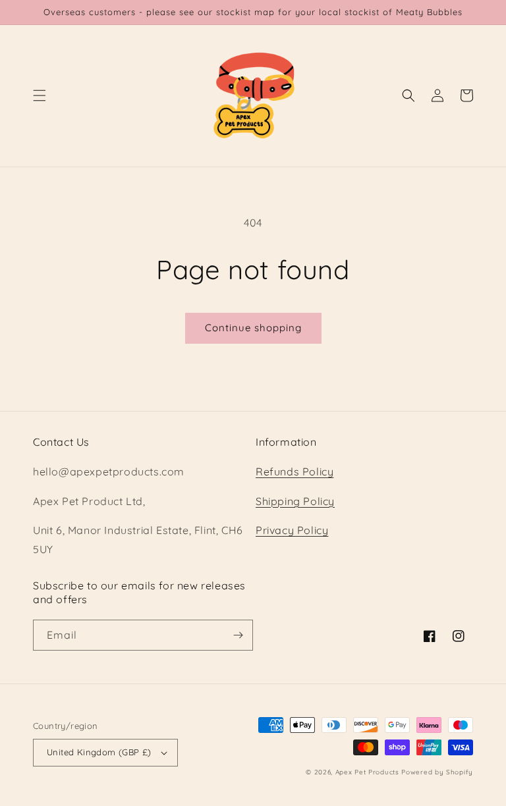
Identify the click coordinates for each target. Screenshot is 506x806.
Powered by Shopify (437, 772)
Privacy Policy (292, 530)
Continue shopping (253, 327)
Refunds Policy (294, 471)
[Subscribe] (237, 635)
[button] (39, 95)
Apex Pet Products (367, 772)
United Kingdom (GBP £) (99, 752)
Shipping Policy (295, 501)
